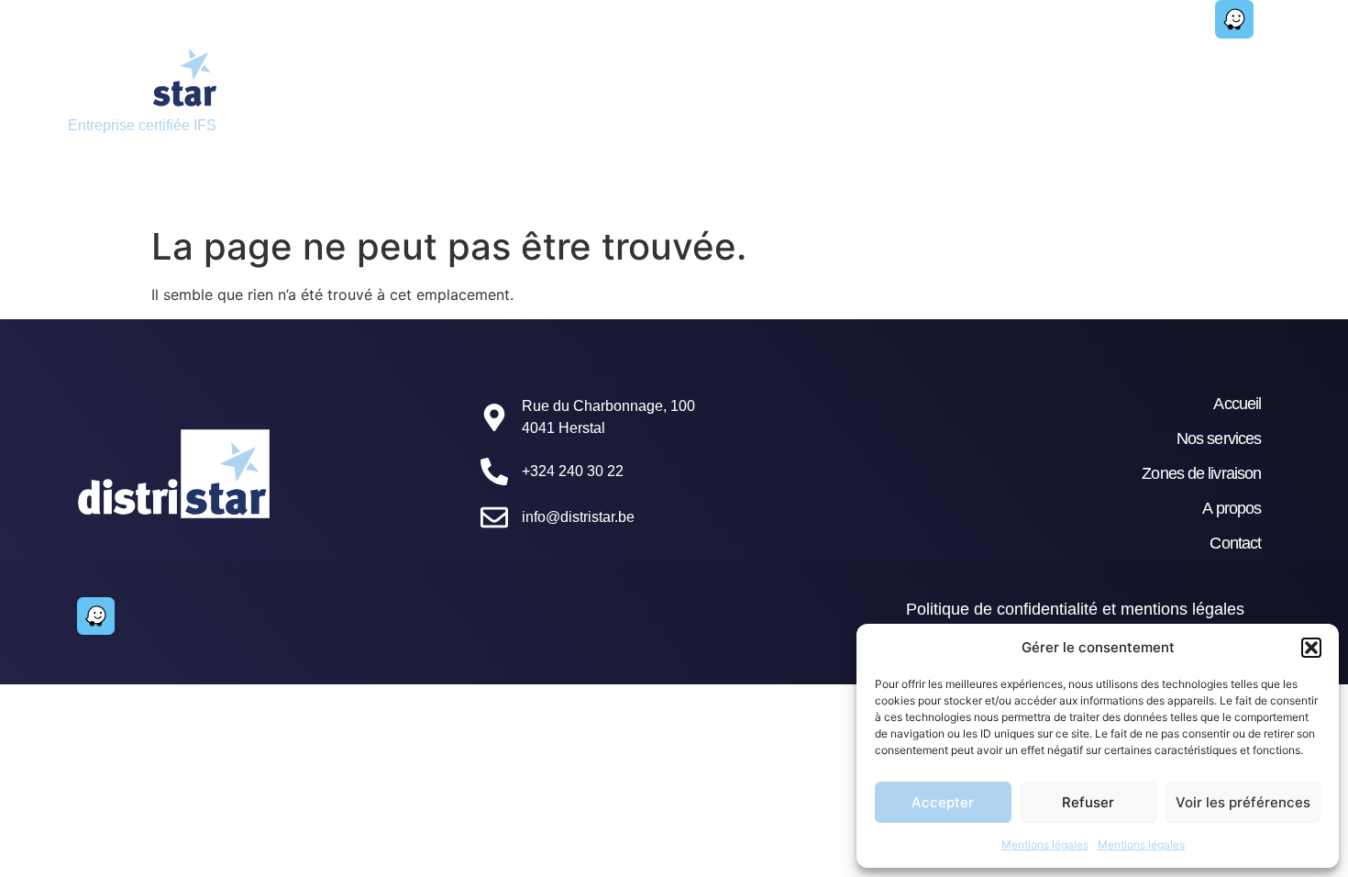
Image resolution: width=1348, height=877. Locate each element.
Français (438, 129)
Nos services (578, 87)
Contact (1130, 87)
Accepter (943, 802)
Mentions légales (1044, 844)
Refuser (1088, 802)
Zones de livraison (764, 87)
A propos (1231, 508)
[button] (1311, 647)
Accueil (432, 87)
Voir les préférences (1243, 802)
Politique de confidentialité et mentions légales (1075, 609)
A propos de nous (966, 87)
